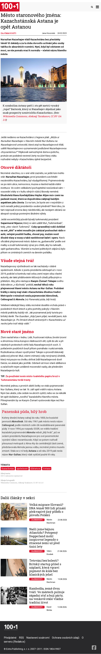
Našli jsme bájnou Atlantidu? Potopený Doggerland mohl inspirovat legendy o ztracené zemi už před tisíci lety (44, 537)
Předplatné (10, 637)
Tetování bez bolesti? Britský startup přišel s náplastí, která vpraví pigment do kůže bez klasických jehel (45, 567)
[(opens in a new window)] (94, 643)
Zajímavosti (36, 520)
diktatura (35, 468)
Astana (46, 468)
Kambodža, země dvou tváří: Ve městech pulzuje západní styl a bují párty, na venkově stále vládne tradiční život (46, 595)
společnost (22, 468)
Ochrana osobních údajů (65, 637)
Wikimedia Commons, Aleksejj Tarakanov (26, 116)
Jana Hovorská (48, 33)
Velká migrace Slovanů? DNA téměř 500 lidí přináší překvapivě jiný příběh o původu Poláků (47, 510)
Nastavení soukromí (37, 637)
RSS (21, 637)
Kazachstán (7, 468)
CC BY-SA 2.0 (38, 483)
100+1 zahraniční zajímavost (11, 476)
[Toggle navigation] (97, 7)
